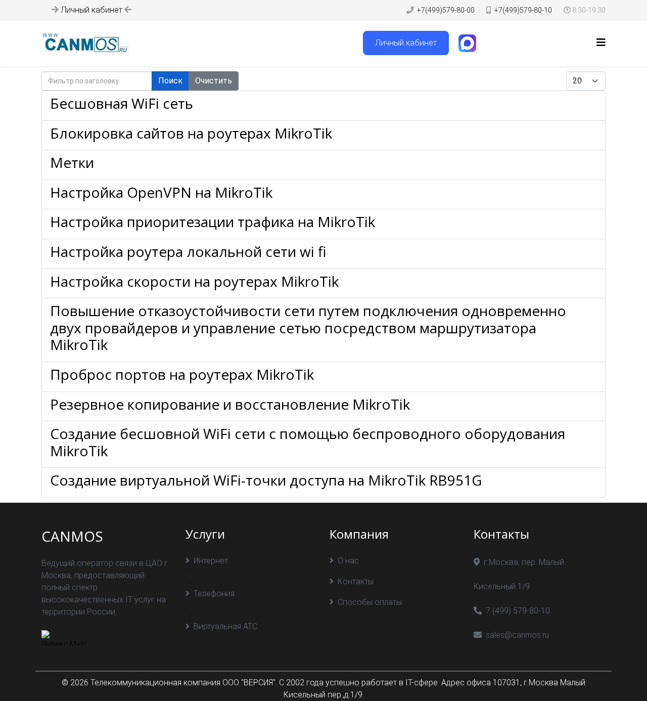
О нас (348, 560)
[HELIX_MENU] (601, 43)
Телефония (214, 593)
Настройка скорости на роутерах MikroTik (194, 281)
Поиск (170, 80)
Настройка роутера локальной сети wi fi (188, 251)
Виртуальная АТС (225, 626)
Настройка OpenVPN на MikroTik (161, 192)
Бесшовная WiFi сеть (121, 103)
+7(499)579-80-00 (446, 10)
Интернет (211, 560)
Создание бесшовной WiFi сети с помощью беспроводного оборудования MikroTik (307, 442)
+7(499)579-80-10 (523, 10)
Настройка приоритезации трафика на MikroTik (212, 221)
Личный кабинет (91, 10)
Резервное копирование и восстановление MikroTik (230, 404)
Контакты (356, 581)
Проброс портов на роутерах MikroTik (182, 374)
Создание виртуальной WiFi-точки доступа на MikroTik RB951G (266, 480)
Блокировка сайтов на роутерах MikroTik (191, 133)
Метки (72, 162)
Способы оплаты (370, 602)
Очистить (213, 80)
